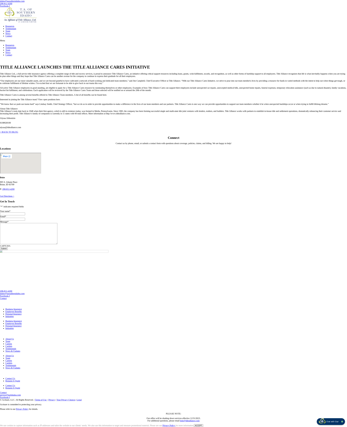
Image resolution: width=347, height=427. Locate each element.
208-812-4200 (8, 189)
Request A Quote (12, 381)
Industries (9, 316)
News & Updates (12, 351)
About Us (9, 339)
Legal (79, 400)
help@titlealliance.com (190, 421)
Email (3, 216)
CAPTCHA (5, 246)
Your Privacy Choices (66, 400)
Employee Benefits (13, 311)
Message (4, 222)
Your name (5, 211)
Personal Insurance (13, 314)
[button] (173, 40)
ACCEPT (198, 426)
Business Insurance (13, 309)
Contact (8, 36)
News (7, 33)
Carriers (8, 346)
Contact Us (10, 378)
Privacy (52, 400)
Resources (9, 26)
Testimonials (10, 28)
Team (7, 31)
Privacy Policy (22, 409)
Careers (8, 344)
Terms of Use (41, 400)
